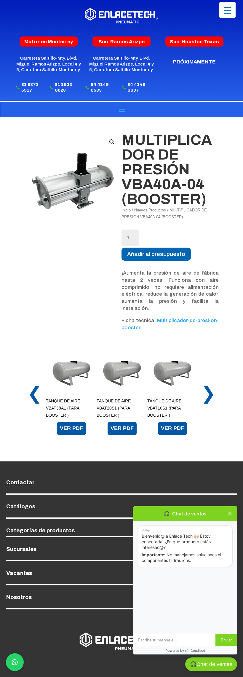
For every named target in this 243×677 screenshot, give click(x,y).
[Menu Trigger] (227, 10)
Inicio (126, 210)
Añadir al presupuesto (156, 254)
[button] (112, 142)
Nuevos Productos (150, 210)
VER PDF (71, 428)
